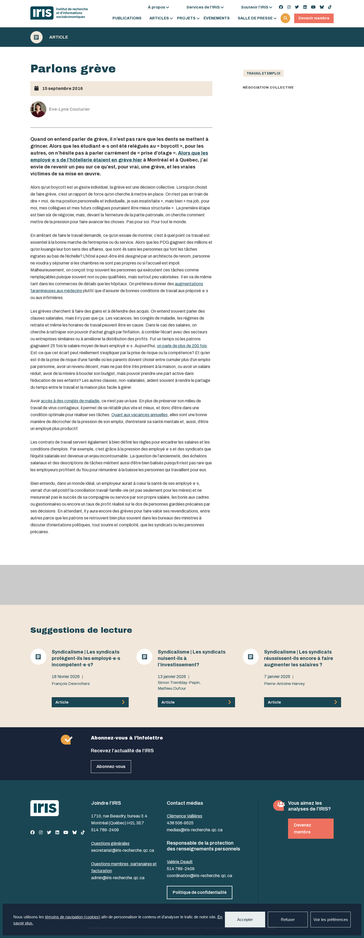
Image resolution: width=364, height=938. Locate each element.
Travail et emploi (263, 73)
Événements (217, 18)
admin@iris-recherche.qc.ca (117, 877)
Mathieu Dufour (172, 688)
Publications (126, 18)
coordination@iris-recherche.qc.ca (199, 875)
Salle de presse (255, 18)
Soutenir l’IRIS (254, 7)
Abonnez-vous (111, 766)
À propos (156, 7)
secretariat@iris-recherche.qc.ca (122, 850)
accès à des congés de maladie (70, 401)
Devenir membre (313, 18)
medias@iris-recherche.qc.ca (195, 830)
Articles (159, 18)
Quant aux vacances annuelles (139, 414)
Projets (186, 18)
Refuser (288, 919)
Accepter (245, 919)
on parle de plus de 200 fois (182, 346)
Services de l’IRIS (203, 7)
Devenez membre (302, 828)
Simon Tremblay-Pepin (179, 682)
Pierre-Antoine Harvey (284, 683)
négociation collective (268, 87)
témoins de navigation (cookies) (72, 917)
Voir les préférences (330, 919)
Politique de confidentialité (200, 892)
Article (58, 37)
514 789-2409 (105, 830)
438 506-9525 (180, 823)
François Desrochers (71, 683)
